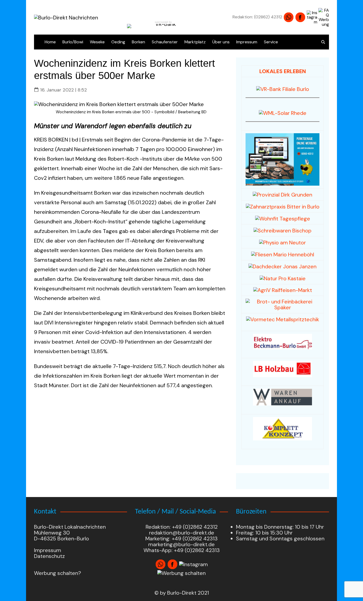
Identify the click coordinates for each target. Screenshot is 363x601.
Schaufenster (165, 42)
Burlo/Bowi (72, 42)
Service (271, 42)
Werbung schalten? (57, 573)
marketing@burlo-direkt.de (181, 544)
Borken (138, 42)
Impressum (246, 42)
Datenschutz (49, 556)
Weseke (97, 42)
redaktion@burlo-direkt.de (181, 532)
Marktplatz (195, 42)
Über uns (221, 42)
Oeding (118, 42)
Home (50, 42)
